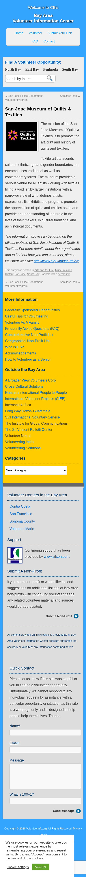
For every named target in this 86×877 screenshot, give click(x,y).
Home (19, 33)
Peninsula (50, 69)
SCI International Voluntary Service (32, 417)
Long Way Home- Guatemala (27, 411)
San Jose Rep (70, 95)
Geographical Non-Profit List (27, 341)
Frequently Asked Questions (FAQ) (32, 328)
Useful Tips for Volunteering (26, 316)
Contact (49, 41)
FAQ (35, 41)
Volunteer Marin (21, 529)
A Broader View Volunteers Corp (30, 380)
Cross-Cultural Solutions (24, 386)
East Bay (32, 69)
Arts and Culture (44, 270)
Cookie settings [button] (18, 867)
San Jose (20, 274)
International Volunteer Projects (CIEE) (35, 399)
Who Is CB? (14, 347)
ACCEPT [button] (41, 867)
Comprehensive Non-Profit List (29, 335)
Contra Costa (19, 506)
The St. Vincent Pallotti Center (28, 429)
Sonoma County (22, 521)
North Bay (13, 69)
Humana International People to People (36, 392)
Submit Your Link (59, 33)
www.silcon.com (56, 556)
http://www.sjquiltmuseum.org (56, 261)
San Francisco (20, 514)
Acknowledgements (20, 353)
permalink (64, 274)
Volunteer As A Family (22, 322)
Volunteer (35, 33)
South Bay (70, 69)
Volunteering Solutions (23, 448)
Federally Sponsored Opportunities (32, 310)
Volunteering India (19, 442)
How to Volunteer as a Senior (28, 359)
